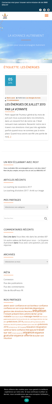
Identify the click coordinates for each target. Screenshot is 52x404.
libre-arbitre (25, 313)
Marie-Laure (11, 98)
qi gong (23, 327)
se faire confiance (17, 329)
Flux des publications (13, 283)
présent (18, 324)
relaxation (30, 326)
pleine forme (16, 319)
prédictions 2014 (15, 321)
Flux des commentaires (14, 286)
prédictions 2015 (28, 322)
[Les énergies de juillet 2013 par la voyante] (26, 85)
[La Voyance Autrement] (5, 16)
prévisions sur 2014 (15, 327)
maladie (7, 316)
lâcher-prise (36, 313)
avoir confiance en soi (20, 305)
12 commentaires (13, 100)
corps (21, 308)
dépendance (38, 308)
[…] (9, 136)
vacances (20, 333)
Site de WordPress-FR (13, 290)
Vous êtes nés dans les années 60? (32, 236)
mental (36, 316)
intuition (39, 310)
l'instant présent (11, 313)
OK (27, 400)
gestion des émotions (14, 311)
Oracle (45, 316)
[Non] (49, 395)
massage (28, 316)
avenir (6, 305)
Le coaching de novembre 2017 (18, 187)
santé (6, 329)
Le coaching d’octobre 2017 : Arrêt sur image (24, 190)
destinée (29, 308)
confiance (43, 305)
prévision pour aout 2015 (30, 324)
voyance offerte (23, 335)
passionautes (8, 319)
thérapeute (31, 329)
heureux (28, 311)
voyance (28, 332)
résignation (41, 326)
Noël (41, 316)
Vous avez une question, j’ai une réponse (26, 243)
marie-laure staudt (17, 316)
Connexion (8, 279)
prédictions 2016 (39, 322)
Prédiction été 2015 (10, 324)
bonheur (34, 305)
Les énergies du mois (33, 98)
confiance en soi (11, 308)
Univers (14, 333)
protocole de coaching (28, 319)
